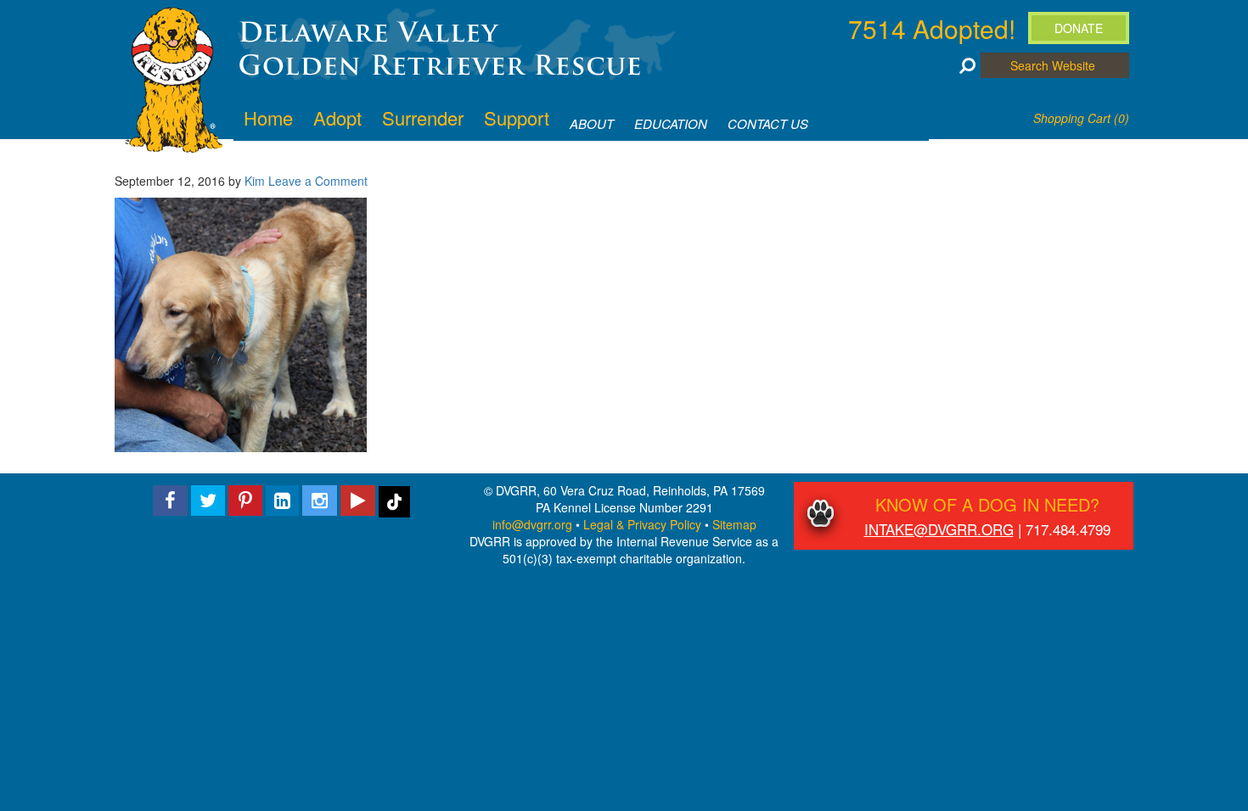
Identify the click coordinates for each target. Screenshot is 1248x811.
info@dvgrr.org (532, 524)
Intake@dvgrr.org (939, 529)
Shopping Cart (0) (1081, 117)
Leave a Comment (318, 180)
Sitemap (734, 524)
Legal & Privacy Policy (642, 524)
